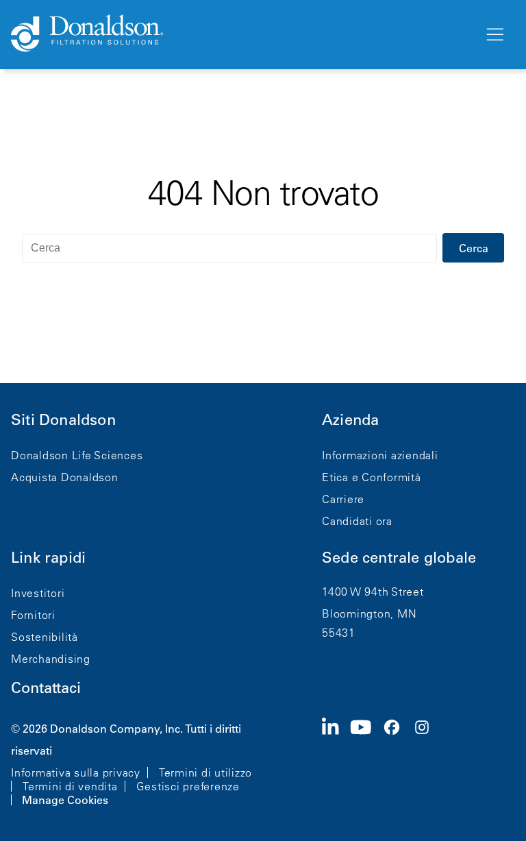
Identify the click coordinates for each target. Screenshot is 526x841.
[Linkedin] (336, 763)
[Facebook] (397, 763)
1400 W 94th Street (373, 591)
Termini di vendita (70, 786)
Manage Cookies (65, 799)
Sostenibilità (44, 636)
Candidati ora (357, 520)
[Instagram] (427, 763)
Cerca (473, 248)
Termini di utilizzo (205, 772)
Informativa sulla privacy (75, 772)
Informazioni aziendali (380, 455)
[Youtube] (366, 763)
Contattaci (46, 688)
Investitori (37, 592)
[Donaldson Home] (242, 34)
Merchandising (50, 658)
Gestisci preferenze (188, 786)
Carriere (343, 498)
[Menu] (494, 35)
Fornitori (33, 614)
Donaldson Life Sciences (76, 455)
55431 (338, 632)
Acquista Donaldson (64, 477)
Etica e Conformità (371, 477)
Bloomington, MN (369, 613)
